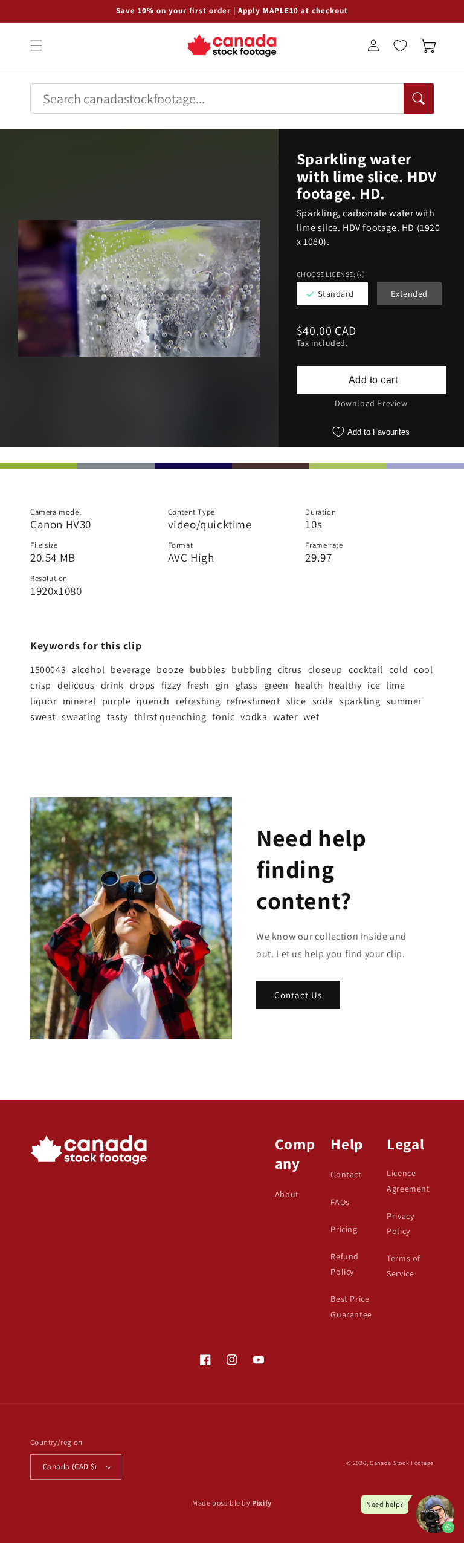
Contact (345, 1174)
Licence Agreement (408, 1181)
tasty (117, 716)
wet (311, 716)
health (309, 685)
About (287, 1194)
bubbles (207, 669)
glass (247, 685)
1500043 (48, 669)
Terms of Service (403, 1266)
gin (223, 685)
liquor (43, 701)
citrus (289, 669)
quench (153, 701)
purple (116, 701)
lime (395, 685)
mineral (79, 701)
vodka (253, 716)
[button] (36, 45)
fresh (198, 685)
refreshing (198, 701)
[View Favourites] (400, 45)
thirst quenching (170, 716)
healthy (345, 685)
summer (404, 701)
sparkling (360, 701)
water (285, 716)
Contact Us (298, 995)
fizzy (171, 685)
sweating (81, 716)
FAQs (339, 1202)
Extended (409, 293)
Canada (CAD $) (70, 1466)
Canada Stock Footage (402, 1463)
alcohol (88, 669)
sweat (43, 716)
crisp (40, 685)
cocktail (366, 669)
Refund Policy (344, 1264)
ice (373, 685)
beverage (130, 669)
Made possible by (232, 1502)
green (276, 685)
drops (142, 685)
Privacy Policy (400, 1223)
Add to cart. (371, 380)
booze (170, 669)
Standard (336, 293)
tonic (223, 716)
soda (323, 701)
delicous (76, 685)
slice (296, 701)
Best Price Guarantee (351, 1306)
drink (112, 685)
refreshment (253, 701)
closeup (325, 669)
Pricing (343, 1229)
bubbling (251, 669)
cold (398, 669)
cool (423, 669)
